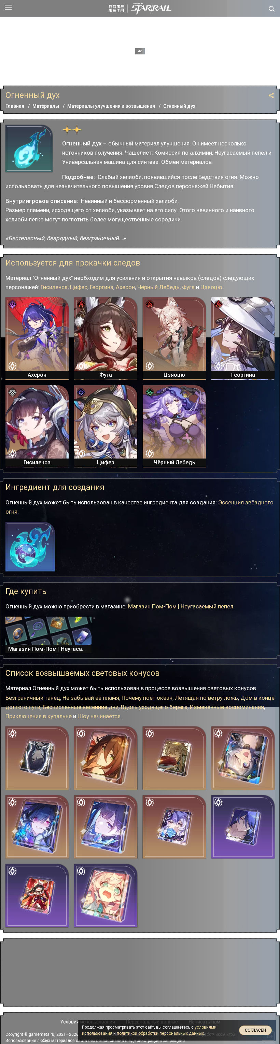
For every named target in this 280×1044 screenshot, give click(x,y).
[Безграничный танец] (243, 827)
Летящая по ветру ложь (206, 697)
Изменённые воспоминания (227, 707)
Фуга (188, 287)
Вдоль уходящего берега (154, 707)
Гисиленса (54, 287)
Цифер (78, 287)
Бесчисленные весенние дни (80, 707)
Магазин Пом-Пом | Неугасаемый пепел (180, 606)
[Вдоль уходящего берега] (37, 758)
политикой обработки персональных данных (160, 1033)
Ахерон (125, 287)
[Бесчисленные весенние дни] (174, 758)
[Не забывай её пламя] (37, 827)
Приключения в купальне (38, 716)
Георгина (101, 287)
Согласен (255, 1030)
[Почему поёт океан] (105, 827)
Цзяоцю (211, 287)
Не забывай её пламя (90, 697)
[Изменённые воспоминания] (174, 827)
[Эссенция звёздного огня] (30, 546)
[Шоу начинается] (37, 895)
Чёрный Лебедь (158, 287)
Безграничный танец (32, 697)
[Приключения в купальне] (105, 895)
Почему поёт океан (147, 697)
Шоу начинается (99, 716)
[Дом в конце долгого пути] (105, 758)
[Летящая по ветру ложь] (243, 758)
